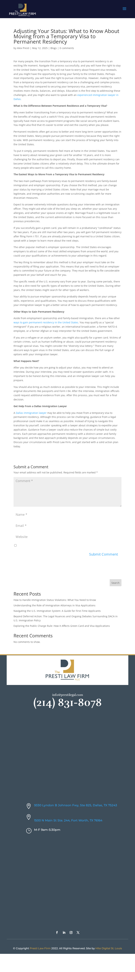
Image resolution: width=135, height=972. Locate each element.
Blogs (53, 48)
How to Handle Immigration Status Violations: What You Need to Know (55, 600)
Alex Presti (23, 48)
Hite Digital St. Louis (108, 948)
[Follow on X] (78, 932)
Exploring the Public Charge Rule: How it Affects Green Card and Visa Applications (62, 625)
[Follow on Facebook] (57, 932)
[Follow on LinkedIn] (64, 932)
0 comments (67, 48)
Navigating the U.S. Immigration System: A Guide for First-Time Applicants (57, 611)
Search (115, 582)
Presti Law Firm (40, 948)
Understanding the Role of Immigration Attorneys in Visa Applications (54, 605)
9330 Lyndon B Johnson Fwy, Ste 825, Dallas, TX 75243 (75, 805)
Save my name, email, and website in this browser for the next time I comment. (64, 545)
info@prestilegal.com (67, 695)
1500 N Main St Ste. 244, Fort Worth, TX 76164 (68, 820)
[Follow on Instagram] (71, 932)
